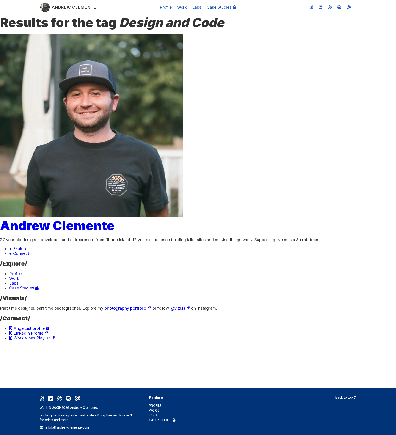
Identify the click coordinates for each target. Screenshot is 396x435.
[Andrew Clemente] (91, 215)
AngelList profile (28, 328)
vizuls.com (121, 415)
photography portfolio (125, 308)
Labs (196, 7)
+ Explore (18, 248)
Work (182, 7)
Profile (166, 7)
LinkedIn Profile (27, 333)
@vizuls (177, 308)
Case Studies (220, 7)
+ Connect (19, 253)
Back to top (345, 397)
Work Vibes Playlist (31, 338)
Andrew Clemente (57, 225)
